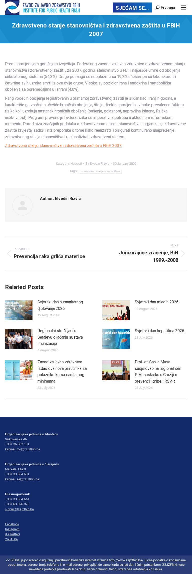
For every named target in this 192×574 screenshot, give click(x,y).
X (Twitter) (12, 534)
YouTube (11, 539)
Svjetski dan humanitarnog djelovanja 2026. (60, 305)
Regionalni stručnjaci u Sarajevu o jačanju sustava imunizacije (60, 337)
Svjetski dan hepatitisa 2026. (160, 330)
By (97, 163)
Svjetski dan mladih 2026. (157, 302)
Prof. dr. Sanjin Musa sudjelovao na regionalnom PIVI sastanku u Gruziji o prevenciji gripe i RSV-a (158, 372)
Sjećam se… (132, 8)
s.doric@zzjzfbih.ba (19, 509)
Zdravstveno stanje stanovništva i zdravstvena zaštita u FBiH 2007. (63, 145)
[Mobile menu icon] (183, 7)
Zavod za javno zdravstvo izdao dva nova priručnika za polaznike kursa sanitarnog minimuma (62, 372)
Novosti (76, 163)
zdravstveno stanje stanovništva (100, 171)
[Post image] (18, 310)
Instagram (12, 529)
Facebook (12, 524)
